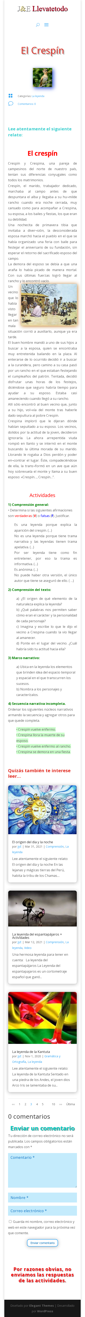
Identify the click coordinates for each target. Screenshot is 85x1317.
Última (70, 1104)
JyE (19, 846)
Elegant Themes (41, 1306)
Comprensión (55, 846)
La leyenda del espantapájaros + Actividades (37, 936)
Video (28, 948)
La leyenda (38, 96)
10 (53, 1104)
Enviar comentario (42, 1243)
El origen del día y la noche (32, 842)
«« (13, 1104)
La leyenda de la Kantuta (31, 1051)
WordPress (45, 1311)
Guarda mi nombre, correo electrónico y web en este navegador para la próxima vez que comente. (41, 1227)
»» (60, 1104)
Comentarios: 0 (27, 104)
